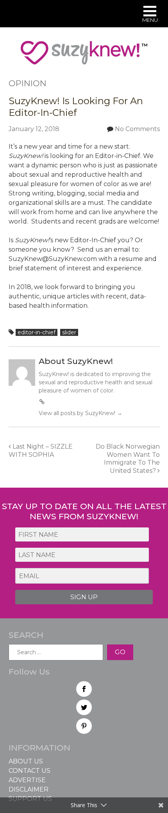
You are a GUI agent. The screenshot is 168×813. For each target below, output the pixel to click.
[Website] (42, 401)
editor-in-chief (36, 332)
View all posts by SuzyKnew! (80, 413)
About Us (26, 761)
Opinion (27, 83)
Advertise (27, 780)
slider (69, 332)
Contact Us (29, 770)
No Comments (137, 129)
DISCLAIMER (28, 789)
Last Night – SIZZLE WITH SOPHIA (41, 450)
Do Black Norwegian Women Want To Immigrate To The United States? (128, 458)
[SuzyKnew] (84, 56)
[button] (150, 15)
